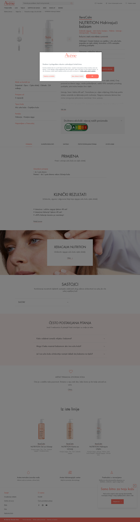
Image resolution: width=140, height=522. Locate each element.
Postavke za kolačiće (49, 76)
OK (92, 76)
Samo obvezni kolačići (77, 76)
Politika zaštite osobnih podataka (88, 71)
